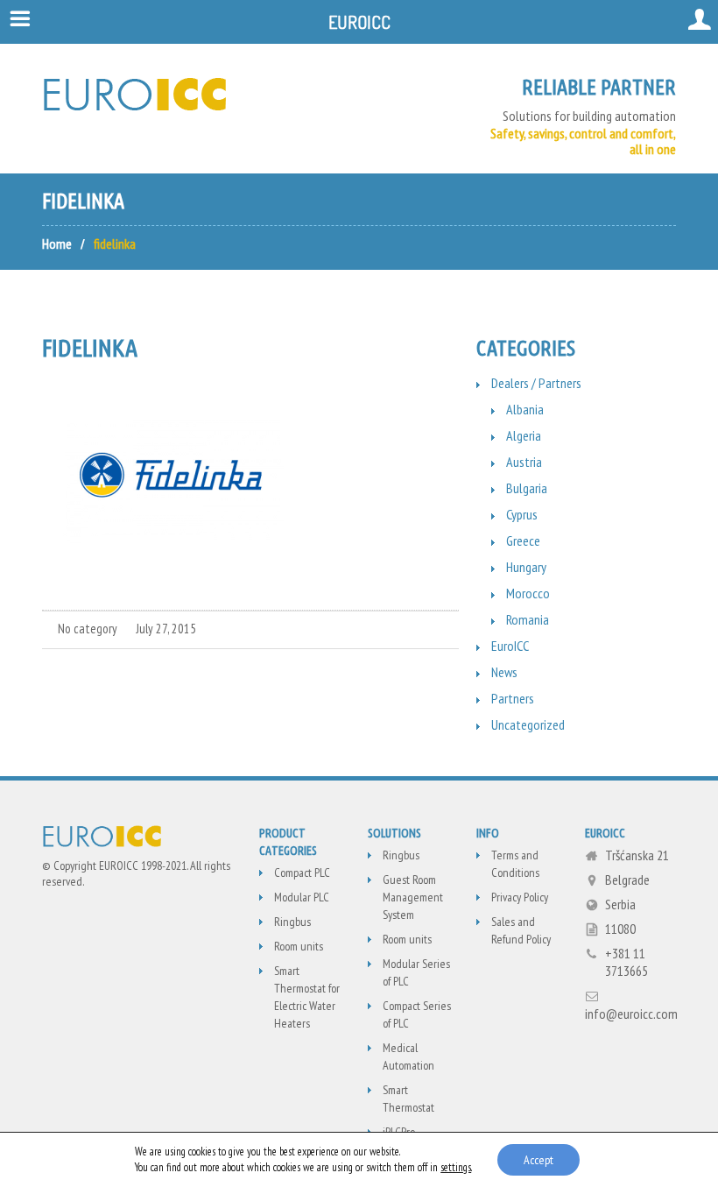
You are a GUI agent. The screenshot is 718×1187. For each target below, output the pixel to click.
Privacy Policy (519, 897)
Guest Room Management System (413, 897)
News (504, 672)
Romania (527, 619)
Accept (538, 1160)
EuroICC (510, 645)
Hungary (526, 567)
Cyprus (522, 514)
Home (57, 243)
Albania (525, 409)
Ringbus (292, 921)
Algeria (523, 435)
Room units (298, 946)
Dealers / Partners (536, 383)
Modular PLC (301, 897)
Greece (523, 540)
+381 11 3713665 (626, 961)
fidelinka (89, 347)
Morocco (528, 593)
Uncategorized (528, 724)
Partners (512, 698)
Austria (524, 461)
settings (455, 1167)
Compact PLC (302, 872)
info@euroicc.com (631, 1013)
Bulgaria (526, 488)
